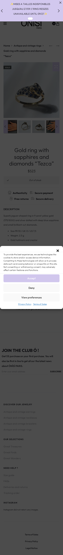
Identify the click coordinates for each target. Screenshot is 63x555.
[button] (57, 250)
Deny (32, 288)
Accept (31, 278)
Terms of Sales (40, 304)
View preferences (31, 297)
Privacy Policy (24, 304)
